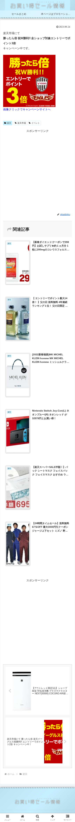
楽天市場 (21, 123)
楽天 (9, 123)
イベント (35, 123)
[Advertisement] (37, 170)
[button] (68, 570)
